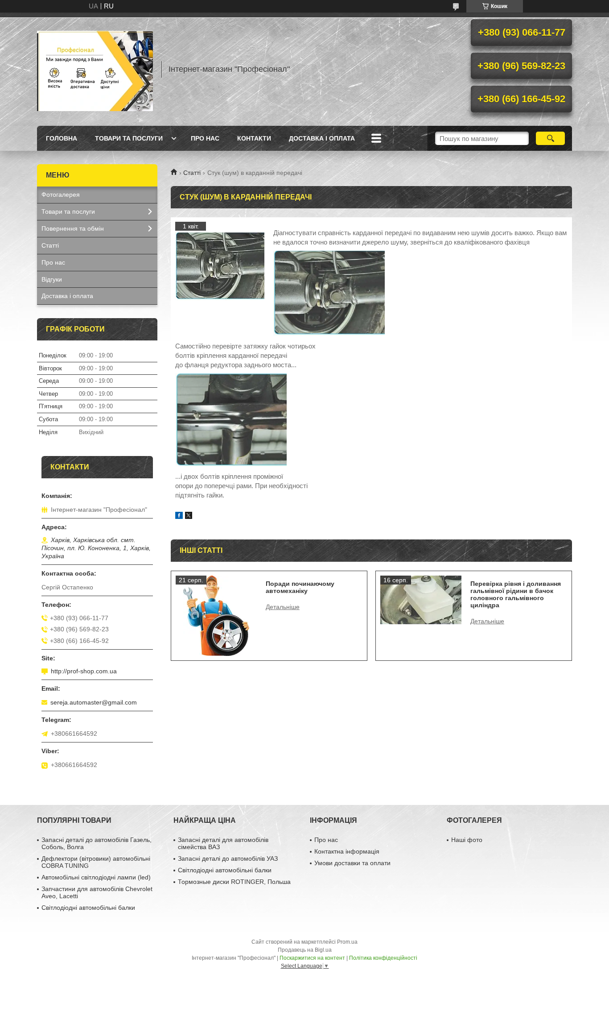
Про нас (205, 138)
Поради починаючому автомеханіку (300, 587)
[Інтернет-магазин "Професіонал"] (95, 69)
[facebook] (179, 516)
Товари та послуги (129, 138)
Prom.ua (347, 942)
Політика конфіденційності (383, 958)
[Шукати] (550, 138)
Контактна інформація (346, 851)
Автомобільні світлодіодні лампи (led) (96, 877)
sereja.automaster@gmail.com (93, 702)
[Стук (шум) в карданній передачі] (219, 266)
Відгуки (51, 279)
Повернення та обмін (72, 228)
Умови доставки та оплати (352, 863)
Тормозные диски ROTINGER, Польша (234, 881)
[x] (188, 516)
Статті (192, 172)
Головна (61, 138)
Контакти (254, 138)
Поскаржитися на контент (312, 958)
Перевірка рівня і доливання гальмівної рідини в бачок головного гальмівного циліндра (515, 594)
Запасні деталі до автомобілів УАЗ (228, 858)
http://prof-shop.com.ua (84, 671)
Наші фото (466, 839)
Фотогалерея (60, 194)
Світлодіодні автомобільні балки (88, 907)
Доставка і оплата (322, 138)
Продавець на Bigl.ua (305, 950)
